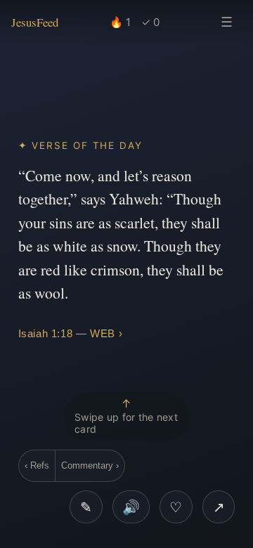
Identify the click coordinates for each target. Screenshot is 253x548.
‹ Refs (37, 465)
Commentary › (90, 465)
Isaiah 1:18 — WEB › (70, 333)
